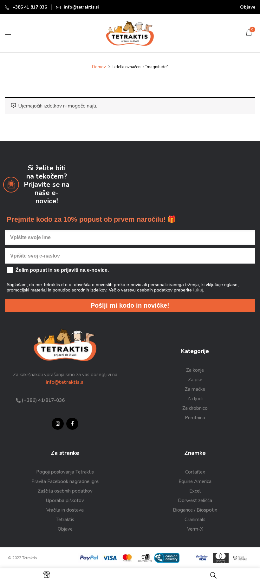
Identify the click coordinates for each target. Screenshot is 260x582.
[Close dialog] (248, 238)
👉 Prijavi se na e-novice (192, 366)
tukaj (204, 352)
